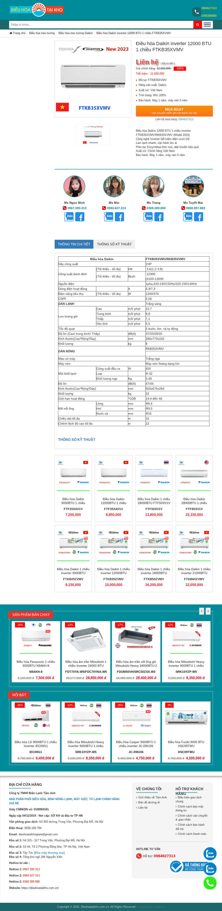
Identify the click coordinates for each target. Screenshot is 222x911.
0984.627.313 (116, 208)
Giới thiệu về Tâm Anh (152, 797)
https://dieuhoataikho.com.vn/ (40, 888)
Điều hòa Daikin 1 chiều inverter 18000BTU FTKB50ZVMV (154, 573)
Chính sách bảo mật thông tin (189, 808)
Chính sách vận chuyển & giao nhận (191, 817)
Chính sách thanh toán (192, 833)
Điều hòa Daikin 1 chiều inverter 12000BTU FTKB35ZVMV (113, 573)
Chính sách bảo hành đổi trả (190, 827)
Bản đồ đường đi (149, 802)
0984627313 (209, 8)
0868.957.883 (195, 208)
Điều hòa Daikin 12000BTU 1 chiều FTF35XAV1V (113, 503)
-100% (180, 68)
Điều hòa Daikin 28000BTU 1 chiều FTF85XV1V (194, 503)
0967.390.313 (77, 208)
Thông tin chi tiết (74, 244)
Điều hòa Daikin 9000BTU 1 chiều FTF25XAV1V (73, 503)
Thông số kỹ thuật (114, 244)
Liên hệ (142, 807)
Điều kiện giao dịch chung (189, 799)
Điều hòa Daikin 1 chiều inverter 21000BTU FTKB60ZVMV (194, 573)
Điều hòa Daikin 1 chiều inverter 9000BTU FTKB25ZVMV (73, 573)
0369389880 (209, 15)
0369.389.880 (156, 208)
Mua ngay (174, 111)
